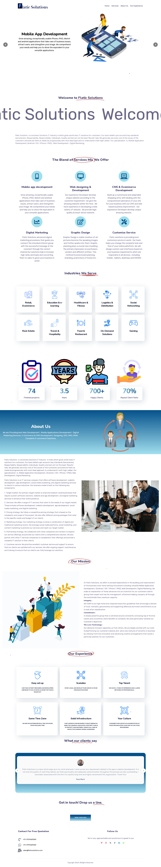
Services (115, 6)
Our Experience (136, 6)
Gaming (133, 331)
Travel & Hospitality (54, 332)
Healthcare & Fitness (81, 304)
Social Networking (133, 304)
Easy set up (37, 683)
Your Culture (124, 718)
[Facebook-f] (115, 843)
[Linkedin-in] (119, 843)
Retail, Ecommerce (28, 304)
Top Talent (124, 683)
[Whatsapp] (123, 843)
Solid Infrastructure (81, 718)
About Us (124, 6)
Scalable (81, 683)
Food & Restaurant (81, 332)
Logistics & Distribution (107, 304)
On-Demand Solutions (107, 332)
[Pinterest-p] (102, 843)
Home (107, 6)
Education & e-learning (54, 304)
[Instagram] (106, 843)
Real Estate (28, 331)
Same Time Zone (37, 718)
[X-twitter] (110, 843)
